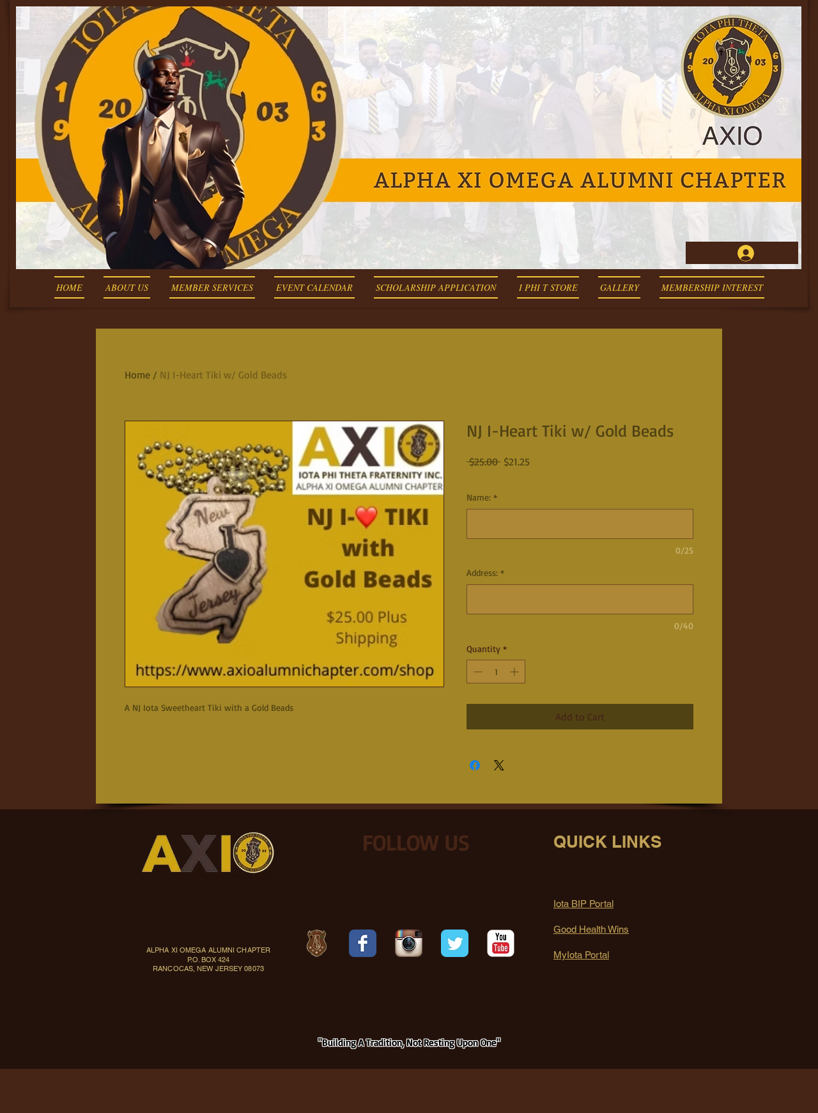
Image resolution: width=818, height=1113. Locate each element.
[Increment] (515, 671)
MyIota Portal (581, 954)
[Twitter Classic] (454, 943)
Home (137, 374)
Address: (485, 572)
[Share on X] (499, 765)
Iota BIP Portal (583, 903)
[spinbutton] (495, 671)
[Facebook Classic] (362, 943)
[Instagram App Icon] (408, 943)
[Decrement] (476, 671)
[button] (127, 287)
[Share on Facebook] (474, 765)
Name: (482, 497)
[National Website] (316, 943)
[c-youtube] (500, 943)
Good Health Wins (591, 929)
